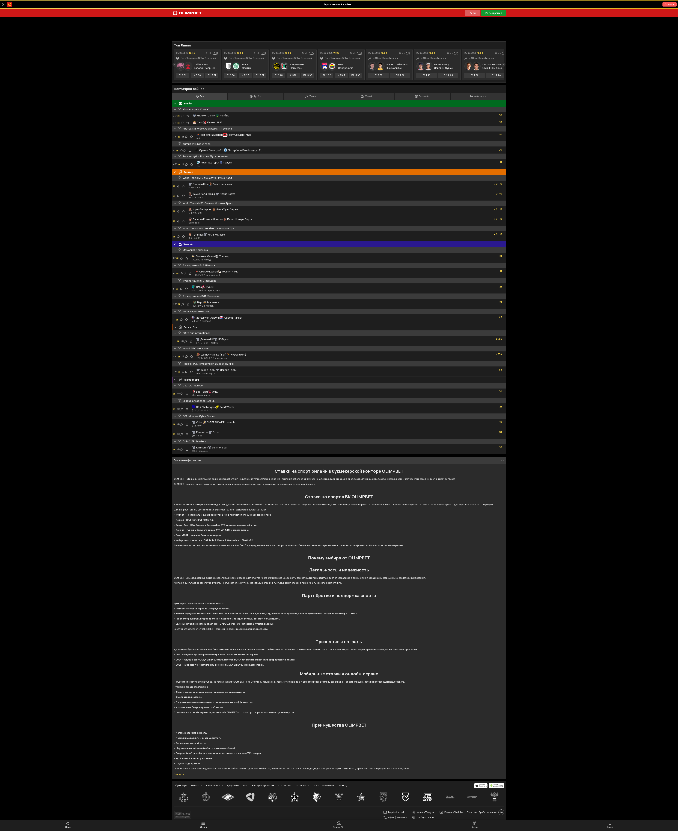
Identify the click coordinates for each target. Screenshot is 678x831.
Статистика (285, 785)
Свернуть (179, 774)
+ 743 (359, 52)
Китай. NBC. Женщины (196, 348)
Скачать (669, 4)
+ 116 (408, 52)
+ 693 (215, 52)
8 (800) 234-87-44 (398, 817)
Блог (245, 785)
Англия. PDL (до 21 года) (197, 144)
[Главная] (187, 13)
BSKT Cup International (196, 333)
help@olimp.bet (396, 812)
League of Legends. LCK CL (199, 401)
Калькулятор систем (263, 785)
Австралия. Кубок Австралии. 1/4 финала (207, 128)
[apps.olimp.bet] (481, 785)
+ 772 (311, 52)
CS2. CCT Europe (193, 385)
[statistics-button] (210, 53)
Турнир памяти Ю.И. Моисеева (201, 296)
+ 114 (456, 52)
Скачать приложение (324, 785)
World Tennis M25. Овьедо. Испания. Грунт (208, 203)
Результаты (302, 785)
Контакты (196, 785)
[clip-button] (182, 116)
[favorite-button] (207, 53)
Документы (233, 785)
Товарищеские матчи (196, 311)
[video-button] (183, 341)
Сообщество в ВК (425, 817)
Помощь (343, 785)
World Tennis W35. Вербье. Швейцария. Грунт (210, 228)
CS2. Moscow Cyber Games (199, 416)
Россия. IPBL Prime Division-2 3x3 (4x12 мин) (209, 363)
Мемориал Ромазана (195, 250)
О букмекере (180, 785)
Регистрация (493, 13)
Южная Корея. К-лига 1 (196, 109)
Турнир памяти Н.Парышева (199, 280)
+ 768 (263, 52)
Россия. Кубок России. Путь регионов (205, 156)
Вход (472, 13)
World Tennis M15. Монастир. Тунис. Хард (207, 178)
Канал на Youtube (453, 812)
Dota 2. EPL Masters (194, 441)
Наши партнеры (214, 785)
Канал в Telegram (426, 812)
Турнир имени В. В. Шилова (199, 265)
